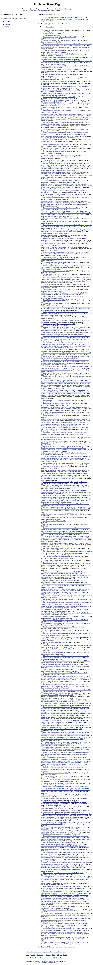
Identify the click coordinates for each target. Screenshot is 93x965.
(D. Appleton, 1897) (54, 300)
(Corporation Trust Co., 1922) (65, 743)
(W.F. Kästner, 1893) (67, 633)
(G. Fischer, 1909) (66, 185)
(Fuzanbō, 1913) (56, 773)
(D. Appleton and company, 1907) (59, 324)
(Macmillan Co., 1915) (64, 93)
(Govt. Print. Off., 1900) (62, 700)
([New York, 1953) (57, 453)
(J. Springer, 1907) (64, 685)
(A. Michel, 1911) (57, 54)
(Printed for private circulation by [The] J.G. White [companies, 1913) (66, 679)
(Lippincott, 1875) (65, 266)
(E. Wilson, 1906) (66, 498)
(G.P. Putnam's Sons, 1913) (66, 368)
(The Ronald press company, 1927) (65, 407)
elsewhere (23, 18)
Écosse (7, 26)
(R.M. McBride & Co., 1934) (62, 104)
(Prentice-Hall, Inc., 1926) (59, 869)
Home (27, 955)
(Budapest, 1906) (56, 596)
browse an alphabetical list (38, 10)
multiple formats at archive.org (53, 33)
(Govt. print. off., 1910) (65, 694)
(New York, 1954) (64, 932)
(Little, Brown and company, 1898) (61, 40)
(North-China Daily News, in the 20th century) (66, 136)
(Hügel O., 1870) (54, 521)
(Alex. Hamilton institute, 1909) (65, 708)
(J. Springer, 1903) (64, 623)
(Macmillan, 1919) (65, 529)
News (37, 958)
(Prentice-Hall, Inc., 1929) (65, 458)
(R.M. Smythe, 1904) (63, 339)
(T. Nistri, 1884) (61, 652)
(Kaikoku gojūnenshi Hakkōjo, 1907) (59, 129)
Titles (53, 955)
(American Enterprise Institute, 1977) (65, 50)
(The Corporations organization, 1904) (66, 816)
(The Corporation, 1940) (60, 807)
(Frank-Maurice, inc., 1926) (60, 208)
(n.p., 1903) (52, 376)
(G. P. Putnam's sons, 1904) (66, 225)
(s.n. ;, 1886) (65, 577)
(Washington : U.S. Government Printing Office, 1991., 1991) (66, 166)
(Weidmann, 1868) (62, 517)
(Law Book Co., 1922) (66, 831)
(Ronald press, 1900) (66, 552)
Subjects (59, 955)
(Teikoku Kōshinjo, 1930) (55, 148)
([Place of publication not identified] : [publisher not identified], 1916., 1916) (66, 914)
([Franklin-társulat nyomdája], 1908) (62, 613)
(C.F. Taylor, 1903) (65, 463)
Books (32, 958)
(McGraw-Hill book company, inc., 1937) (66, 57)
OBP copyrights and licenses (46, 962)
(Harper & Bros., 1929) (60, 197)
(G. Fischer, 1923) (65, 202)
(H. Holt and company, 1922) (61, 90)
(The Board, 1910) (52, 317)
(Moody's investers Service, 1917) (63, 66)
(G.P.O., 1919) (66, 393)
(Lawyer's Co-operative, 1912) (66, 736)
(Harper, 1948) (53, 160)
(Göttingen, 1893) (66, 638)
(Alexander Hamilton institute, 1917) (60, 543)
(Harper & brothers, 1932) (57, 74)
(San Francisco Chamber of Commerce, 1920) (63, 556)
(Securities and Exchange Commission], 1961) (65, 470)
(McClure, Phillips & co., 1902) (57, 221)
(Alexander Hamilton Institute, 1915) (66, 713)
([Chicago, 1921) (55, 776)
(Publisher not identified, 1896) (64, 845)
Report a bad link (47, 952)
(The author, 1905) (66, 230)
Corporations (8, 24)
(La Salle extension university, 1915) (60, 289)
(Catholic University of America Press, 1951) (63, 70)
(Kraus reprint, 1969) (65, 447)
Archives (49, 958)
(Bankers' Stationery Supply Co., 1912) (66, 762)
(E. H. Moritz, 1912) (57, 274)
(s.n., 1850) (66, 308)
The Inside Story (58, 958)
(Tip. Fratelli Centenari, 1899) (65, 656)
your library (14, 18)
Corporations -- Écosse (53, 14)
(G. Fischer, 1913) (65, 361)
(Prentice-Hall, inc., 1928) (65, 235)
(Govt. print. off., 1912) (66, 383)
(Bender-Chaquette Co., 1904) (66, 727)
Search (33, 955)
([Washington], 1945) (64, 802)
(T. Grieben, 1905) (65, 748)
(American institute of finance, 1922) (62, 293)
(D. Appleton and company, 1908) (59, 548)
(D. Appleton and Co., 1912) (61, 110)
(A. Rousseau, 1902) (66, 279)
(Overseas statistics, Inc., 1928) (58, 910)
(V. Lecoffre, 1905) (56, 271)
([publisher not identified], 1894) (61, 151)
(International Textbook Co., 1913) (64, 180)
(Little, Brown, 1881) (64, 194)
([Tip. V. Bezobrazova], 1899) (65, 673)
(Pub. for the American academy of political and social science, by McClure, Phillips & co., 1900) (66, 116)
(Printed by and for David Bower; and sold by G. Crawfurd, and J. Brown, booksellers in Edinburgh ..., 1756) (65, 18)
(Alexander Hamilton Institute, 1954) (65, 942)
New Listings (40, 955)
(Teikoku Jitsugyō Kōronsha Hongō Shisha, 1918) (65, 139)
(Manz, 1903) (64, 491)
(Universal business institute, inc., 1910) (67, 353)
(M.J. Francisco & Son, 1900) (63, 296)
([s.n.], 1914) (53, 415)
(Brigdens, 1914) (60, 599)
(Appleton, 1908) (54, 218)
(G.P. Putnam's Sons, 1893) (65, 345)
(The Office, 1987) (66, 508)
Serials (65, 955)
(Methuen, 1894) (66, 329)
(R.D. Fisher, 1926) (61, 906)
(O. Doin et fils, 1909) (61, 262)
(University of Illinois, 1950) (67, 783)
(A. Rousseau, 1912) (66, 837)
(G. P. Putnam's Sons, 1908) (66, 647)
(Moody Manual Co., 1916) (59, 37)
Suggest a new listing (60, 952)
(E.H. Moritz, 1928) (63, 873)
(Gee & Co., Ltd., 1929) (59, 883)
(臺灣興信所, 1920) (57, 144)
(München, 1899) (57, 630)
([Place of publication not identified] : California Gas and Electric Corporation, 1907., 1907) (66, 878)
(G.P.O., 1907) (59, 97)
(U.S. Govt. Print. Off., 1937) (66, 897)
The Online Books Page (46, 4)
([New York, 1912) (59, 795)
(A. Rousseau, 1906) (66, 212)
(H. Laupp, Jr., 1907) (63, 627)
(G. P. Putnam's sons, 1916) (65, 432)
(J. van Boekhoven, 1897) (64, 616)
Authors (48, 955)
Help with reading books (34, 952)
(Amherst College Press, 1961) (60, 107)
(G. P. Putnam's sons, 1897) (66, 61)
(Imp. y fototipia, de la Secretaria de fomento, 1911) (66, 864)
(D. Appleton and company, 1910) (64, 721)
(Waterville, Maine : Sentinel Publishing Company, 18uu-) (65, 789)
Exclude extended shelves (62, 9)
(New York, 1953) (67, 928)
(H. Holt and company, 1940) (63, 78)
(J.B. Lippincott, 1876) (61, 412)
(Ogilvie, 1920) (61, 560)
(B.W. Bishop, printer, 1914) (63, 514)
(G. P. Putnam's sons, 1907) (66, 45)
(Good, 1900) (54, 642)
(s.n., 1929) (55, 400)
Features (42, 958)
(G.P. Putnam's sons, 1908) (66, 538)
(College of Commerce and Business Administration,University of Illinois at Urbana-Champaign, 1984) (65, 564)
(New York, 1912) (64, 258)
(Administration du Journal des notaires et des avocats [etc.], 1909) (64, 312)
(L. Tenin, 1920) (55, 466)
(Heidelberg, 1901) (56, 303)
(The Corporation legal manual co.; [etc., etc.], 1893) (66, 476)
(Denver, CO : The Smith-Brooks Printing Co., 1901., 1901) (66, 857)
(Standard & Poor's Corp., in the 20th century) (61, 403)
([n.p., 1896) (56, 524)
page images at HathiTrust (52, 35)
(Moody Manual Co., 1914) (65, 580)
